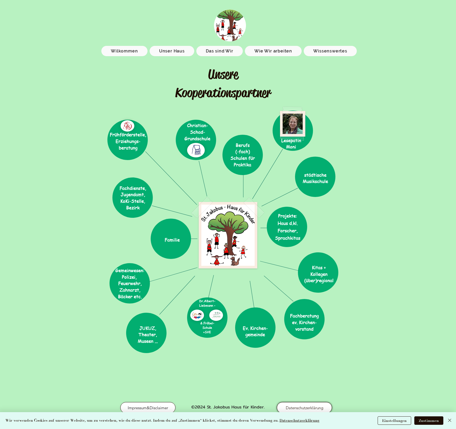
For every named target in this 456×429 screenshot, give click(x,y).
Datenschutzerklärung (299, 420)
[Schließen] (449, 420)
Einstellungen (394, 420)
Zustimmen (429, 420)
